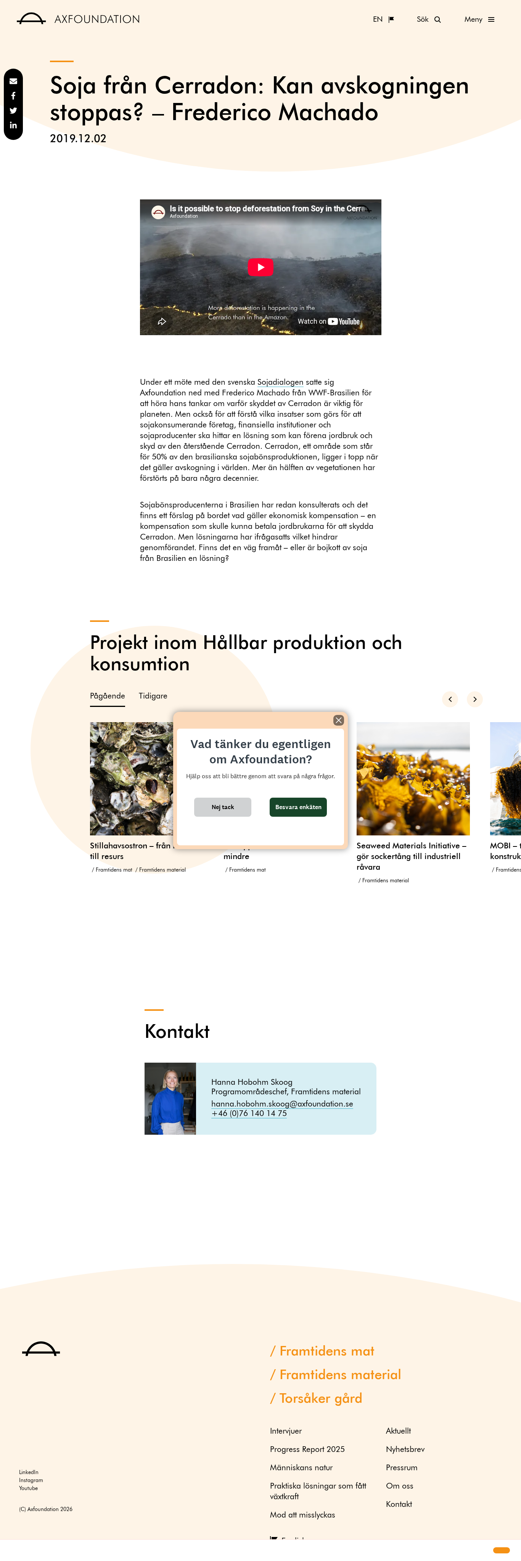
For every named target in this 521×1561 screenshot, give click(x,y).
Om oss (399, 1486)
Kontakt (399, 1505)
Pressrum (402, 1468)
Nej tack (223, 807)
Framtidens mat (114, 870)
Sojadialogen (280, 383)
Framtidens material (162, 870)
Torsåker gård (321, 1399)
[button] (12, 1551)
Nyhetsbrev (405, 1450)
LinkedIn (29, 1472)
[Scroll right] (475, 699)
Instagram (31, 1480)
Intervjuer (286, 1432)
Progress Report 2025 (307, 1450)
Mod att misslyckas (302, 1515)
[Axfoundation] (78, 19)
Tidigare (153, 696)
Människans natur (301, 1468)
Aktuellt (398, 1432)
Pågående (107, 696)
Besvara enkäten (298, 807)
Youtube (28, 1488)
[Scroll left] (450, 699)
